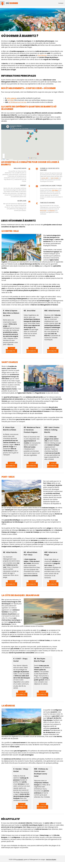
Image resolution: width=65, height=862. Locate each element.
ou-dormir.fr (19, 859)
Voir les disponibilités (10, 350)
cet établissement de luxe (17, 102)
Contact (60, 3)
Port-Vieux (55, 190)
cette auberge (11, 98)
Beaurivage (43, 210)
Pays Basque (42, 55)
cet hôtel (10, 100)
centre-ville (44, 178)
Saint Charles (54, 178)
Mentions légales (51, 859)
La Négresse (51, 210)
